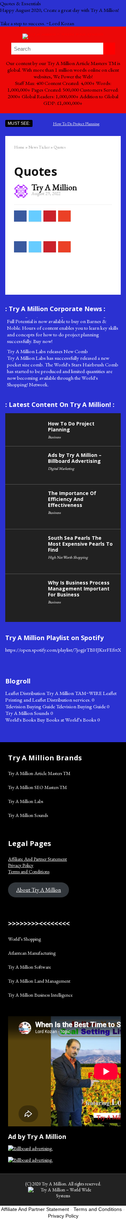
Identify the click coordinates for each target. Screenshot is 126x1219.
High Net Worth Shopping (68, 557)
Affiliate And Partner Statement (37, 859)
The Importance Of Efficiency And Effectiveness (72, 499)
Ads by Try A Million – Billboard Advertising (75, 458)
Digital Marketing (61, 468)
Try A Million (54, 187)
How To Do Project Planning (76, 124)
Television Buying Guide (30, 706)
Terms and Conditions (28, 871)
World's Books (20, 719)
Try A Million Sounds (27, 713)
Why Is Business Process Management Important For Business (79, 588)
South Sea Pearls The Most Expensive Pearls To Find (80, 544)
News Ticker (39, 147)
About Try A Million (38, 890)
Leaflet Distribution (25, 693)
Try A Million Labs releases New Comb (47, 348)
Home (19, 147)
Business (54, 437)
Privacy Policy (20, 865)
